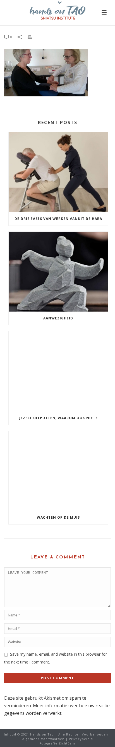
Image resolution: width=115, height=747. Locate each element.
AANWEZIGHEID (58, 318)
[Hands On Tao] (57, 12)
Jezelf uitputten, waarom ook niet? (58, 418)
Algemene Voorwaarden (43, 739)
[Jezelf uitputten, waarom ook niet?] (58, 371)
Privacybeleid (81, 739)
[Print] (33, 36)
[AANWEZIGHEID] (58, 272)
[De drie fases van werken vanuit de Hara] (58, 172)
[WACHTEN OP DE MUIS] (58, 471)
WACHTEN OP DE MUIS (58, 517)
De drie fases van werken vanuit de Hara (58, 218)
